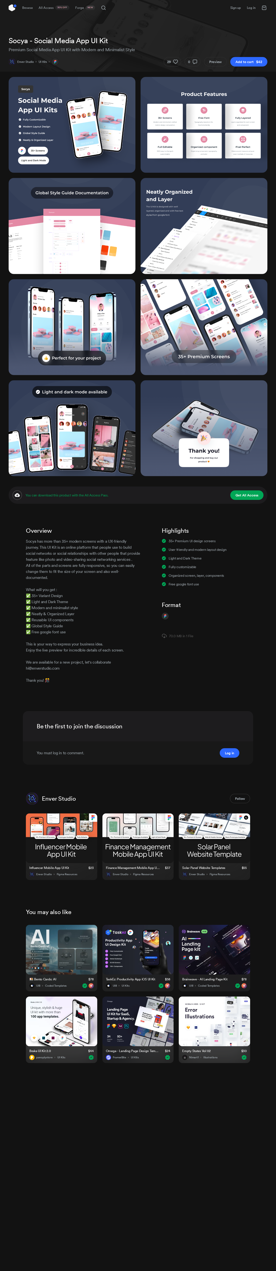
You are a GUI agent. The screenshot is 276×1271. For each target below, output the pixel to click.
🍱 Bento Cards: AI (42, 979)
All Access (53, 8)
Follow (240, 798)
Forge (84, 8)
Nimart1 (194, 1057)
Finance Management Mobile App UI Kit (133, 868)
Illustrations (210, 1057)
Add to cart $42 (248, 62)
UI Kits (43, 62)
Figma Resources (67, 874)
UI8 (38, 985)
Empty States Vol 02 (196, 1051)
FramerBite (119, 1057)
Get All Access (246, 495)
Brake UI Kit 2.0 (40, 1051)
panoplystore (44, 1057)
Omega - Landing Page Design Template (133, 1051)
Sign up (235, 8)
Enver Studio (25, 62)
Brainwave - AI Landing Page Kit (204, 979)
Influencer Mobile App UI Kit (49, 868)
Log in (251, 8)
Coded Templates (56, 985)
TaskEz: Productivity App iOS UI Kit (130, 979)
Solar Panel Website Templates (203, 868)
